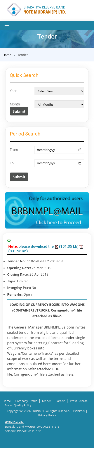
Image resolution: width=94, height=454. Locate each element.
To (12, 163)
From (14, 149)
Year (13, 90)
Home (7, 55)
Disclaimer (78, 411)
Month (15, 104)
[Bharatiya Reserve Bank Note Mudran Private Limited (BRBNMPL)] (36, 9)
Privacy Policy (47, 415)
